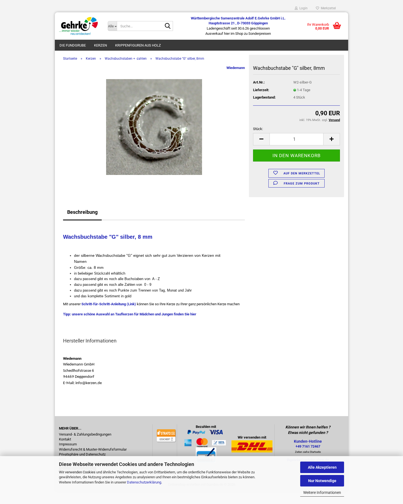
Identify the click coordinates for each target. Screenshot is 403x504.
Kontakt (65, 439)
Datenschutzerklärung (144, 482)
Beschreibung (82, 212)
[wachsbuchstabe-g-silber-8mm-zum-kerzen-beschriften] (154, 127)
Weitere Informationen (322, 492)
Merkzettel (327, 8)
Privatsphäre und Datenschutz (82, 454)
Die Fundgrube (72, 45)
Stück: (258, 129)
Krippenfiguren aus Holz (138, 45)
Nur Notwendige (322, 481)
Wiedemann (235, 68)
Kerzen (100, 45)
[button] (261, 139)
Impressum (68, 444)
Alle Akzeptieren (322, 467)
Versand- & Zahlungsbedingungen (85, 434)
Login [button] (303, 8)
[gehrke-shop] (79, 26)
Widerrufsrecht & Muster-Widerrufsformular (93, 449)
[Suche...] (168, 26)
